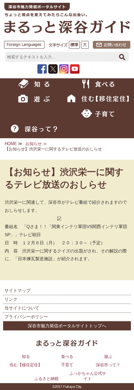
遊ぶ (108, 356)
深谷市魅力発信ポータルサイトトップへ (67, 325)
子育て (67, 365)
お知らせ (34, 143)
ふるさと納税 (46, 378)
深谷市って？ (108, 365)
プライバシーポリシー (26, 316)
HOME (11, 143)
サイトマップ (17, 290)
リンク (10, 299)
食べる (67, 356)
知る (26, 356)
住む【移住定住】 (26, 365)
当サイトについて (21, 307)
